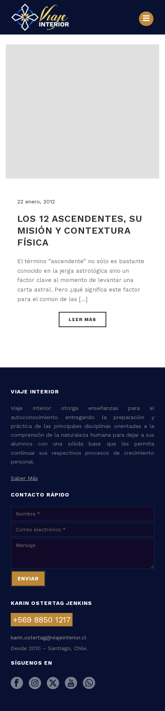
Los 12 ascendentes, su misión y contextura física (79, 230)
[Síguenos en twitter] (53, 683)
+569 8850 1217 (42, 619)
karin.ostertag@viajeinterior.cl (48, 637)
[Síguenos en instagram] (35, 683)
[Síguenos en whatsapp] (89, 683)
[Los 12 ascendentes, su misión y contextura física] (82, 111)
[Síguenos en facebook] (17, 683)
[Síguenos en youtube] (71, 683)
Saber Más (24, 478)
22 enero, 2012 (36, 201)
